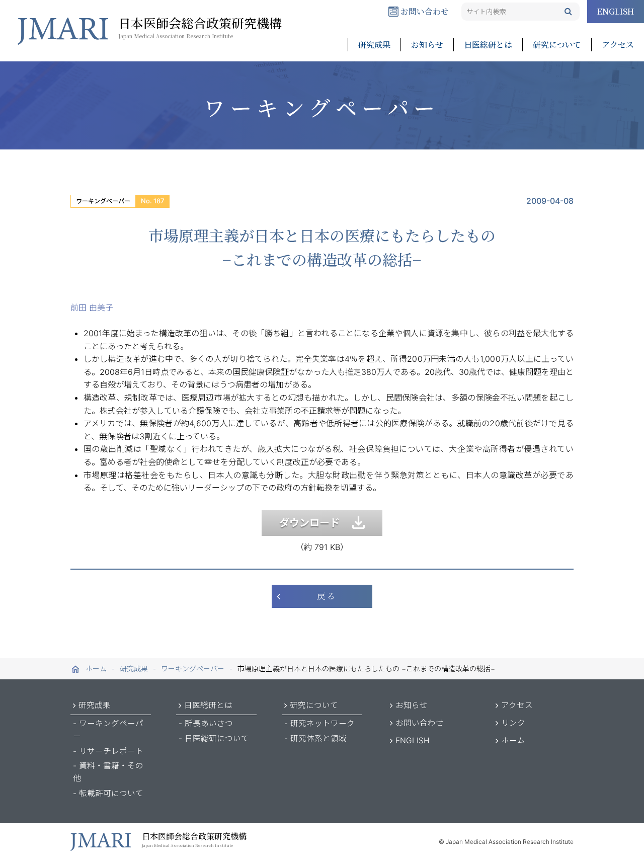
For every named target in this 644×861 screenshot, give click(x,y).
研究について (557, 44)
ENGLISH (615, 11)
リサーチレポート (111, 751)
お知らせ (427, 44)
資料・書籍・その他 (108, 772)
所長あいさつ (209, 723)
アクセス (618, 44)
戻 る (326, 596)
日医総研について (217, 738)
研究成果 (374, 44)
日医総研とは (488, 44)
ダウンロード (315, 523)
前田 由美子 (91, 307)
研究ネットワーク (322, 723)
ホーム (513, 740)
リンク (513, 723)
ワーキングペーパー (103, 201)
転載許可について (111, 793)
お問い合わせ (423, 11)
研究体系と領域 (318, 738)
